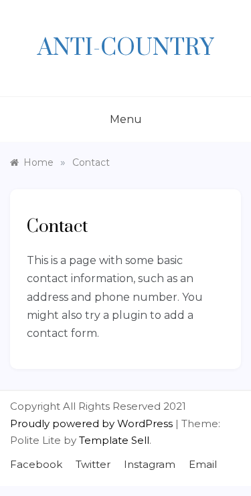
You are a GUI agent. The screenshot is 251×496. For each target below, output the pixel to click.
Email (203, 464)
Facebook (36, 464)
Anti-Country (125, 48)
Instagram (149, 464)
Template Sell (114, 440)
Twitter (93, 464)
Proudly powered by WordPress (92, 423)
